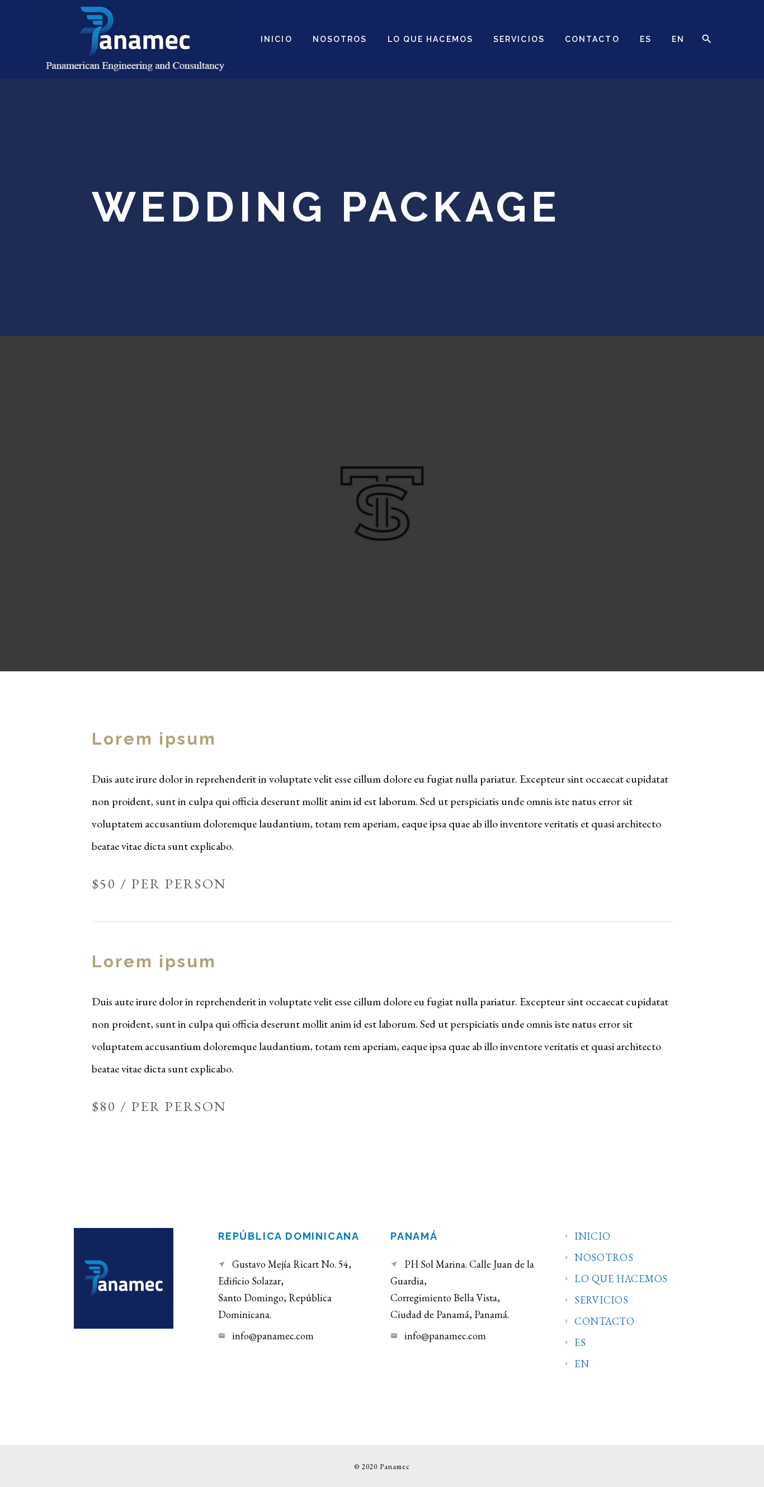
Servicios (601, 1300)
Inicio (592, 1236)
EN (581, 1364)
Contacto (604, 1321)
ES (580, 1342)
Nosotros (604, 1257)
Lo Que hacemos (621, 1278)
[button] (706, 39)
